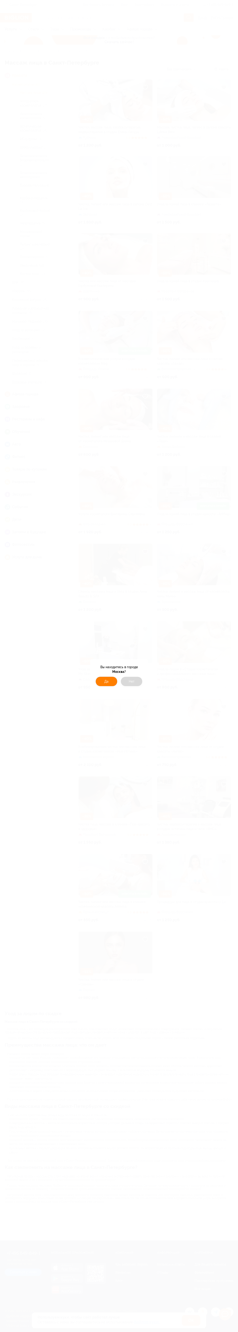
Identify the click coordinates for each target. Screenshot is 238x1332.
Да (106, 681)
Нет (132, 681)
